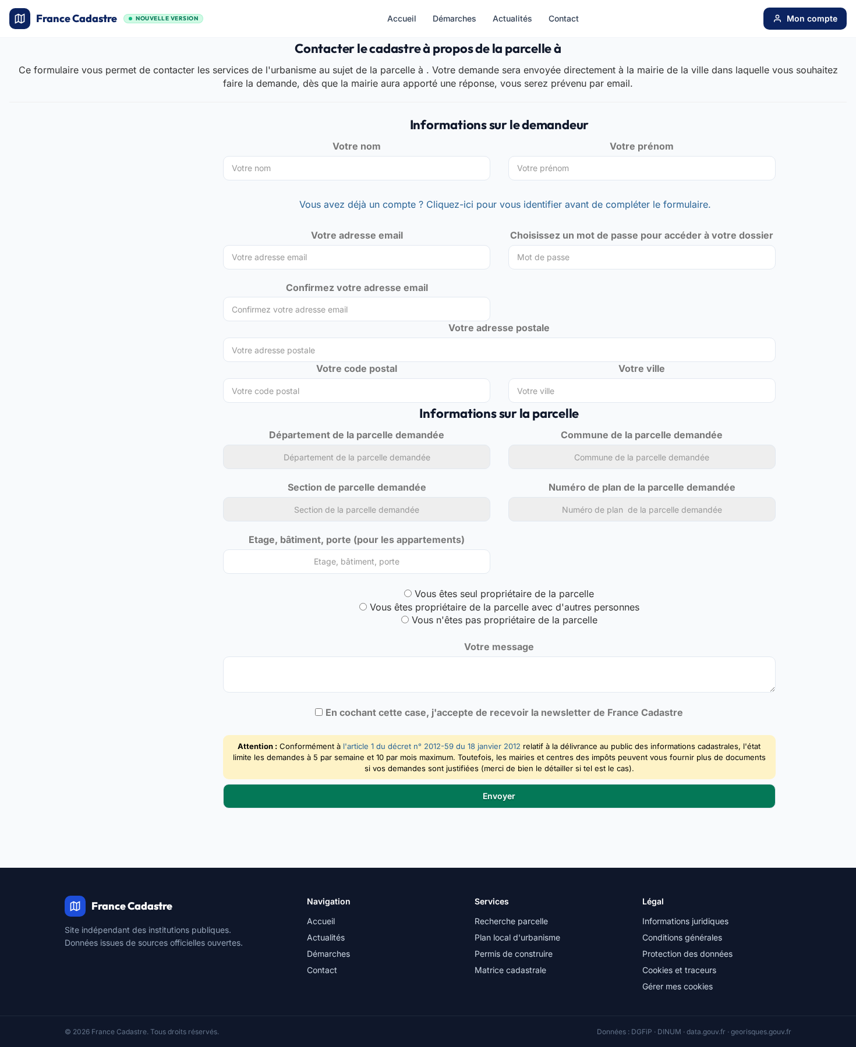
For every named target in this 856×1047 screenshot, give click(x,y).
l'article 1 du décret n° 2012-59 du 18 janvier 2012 (432, 746)
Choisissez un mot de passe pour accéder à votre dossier (641, 235)
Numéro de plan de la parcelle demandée (642, 487)
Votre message (499, 646)
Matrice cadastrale (510, 970)
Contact (564, 18)
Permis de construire (514, 954)
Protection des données (687, 954)
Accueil (401, 18)
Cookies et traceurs (679, 970)
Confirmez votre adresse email (357, 287)
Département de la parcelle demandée (356, 435)
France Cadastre (117, 18)
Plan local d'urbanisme (517, 937)
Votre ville (641, 368)
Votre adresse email (357, 235)
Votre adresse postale (499, 327)
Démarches (454, 18)
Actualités (512, 18)
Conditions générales (682, 937)
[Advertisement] (107, 204)
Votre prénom (642, 146)
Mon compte (812, 18)
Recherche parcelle (511, 921)
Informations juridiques (685, 921)
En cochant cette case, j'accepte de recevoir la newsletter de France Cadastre (504, 712)
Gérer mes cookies (677, 986)
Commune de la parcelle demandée (642, 435)
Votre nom (357, 146)
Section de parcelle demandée (357, 487)
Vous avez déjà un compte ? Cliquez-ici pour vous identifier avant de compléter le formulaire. (505, 204)
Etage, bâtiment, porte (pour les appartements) (357, 539)
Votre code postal (356, 368)
